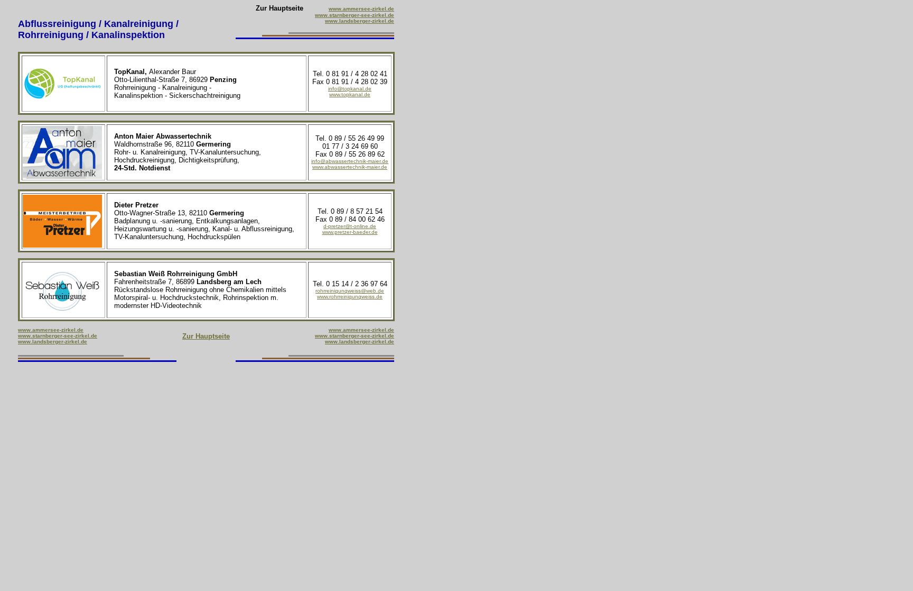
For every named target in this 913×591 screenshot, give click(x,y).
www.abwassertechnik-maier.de (349, 167)
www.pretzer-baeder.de (350, 232)
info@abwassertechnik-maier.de (349, 161)
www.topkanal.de (349, 94)
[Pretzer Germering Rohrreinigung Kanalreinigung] (62, 244)
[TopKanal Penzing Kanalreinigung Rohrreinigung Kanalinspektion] (62, 107)
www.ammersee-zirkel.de (361, 9)
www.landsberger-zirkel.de (359, 21)
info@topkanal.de (349, 89)
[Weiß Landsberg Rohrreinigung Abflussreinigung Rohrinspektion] (62, 313)
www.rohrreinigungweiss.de (350, 296)
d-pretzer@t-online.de (349, 226)
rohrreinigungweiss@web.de (349, 291)
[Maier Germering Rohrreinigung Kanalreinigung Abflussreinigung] (62, 175)
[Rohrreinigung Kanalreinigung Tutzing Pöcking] (315, 358)
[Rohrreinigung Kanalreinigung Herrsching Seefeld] (97, 358)
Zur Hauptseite (206, 336)
